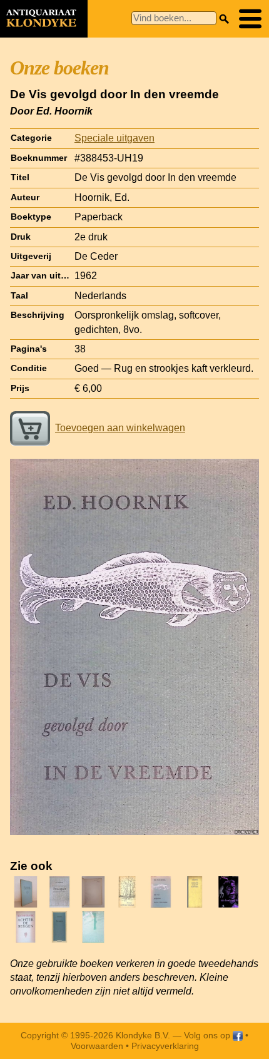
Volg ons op (208, 1035)
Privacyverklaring (165, 1046)
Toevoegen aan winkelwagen (120, 427)
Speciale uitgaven (114, 138)
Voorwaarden (97, 1046)
